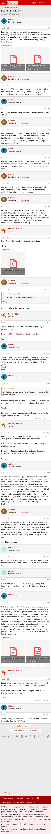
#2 (49, 85)
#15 (48, 518)
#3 (49, 108)
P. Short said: (7, 388)
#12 (48, 384)
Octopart (18, 683)
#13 (48, 432)
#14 (48, 473)
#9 (49, 289)
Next (26, 726)
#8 (49, 237)
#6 (49, 183)
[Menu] (3, 2)
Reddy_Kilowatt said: (10, 294)
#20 (48, 715)
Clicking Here (6, 831)
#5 (49, 157)
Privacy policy (19, 798)
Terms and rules (7, 798)
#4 (49, 129)
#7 (49, 206)
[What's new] (48, 2)
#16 (48, 556)
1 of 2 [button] (19, 726)
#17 (48, 580)
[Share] (45, 28)
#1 (49, 28)
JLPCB (16, 436)
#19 (48, 679)
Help (27, 798)
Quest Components (38, 685)
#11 (48, 353)
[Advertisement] (25, 763)
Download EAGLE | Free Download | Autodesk (20, 334)
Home (33, 798)
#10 (48, 323)
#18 (48, 603)
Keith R (5, 14)
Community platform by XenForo (20, 802)
